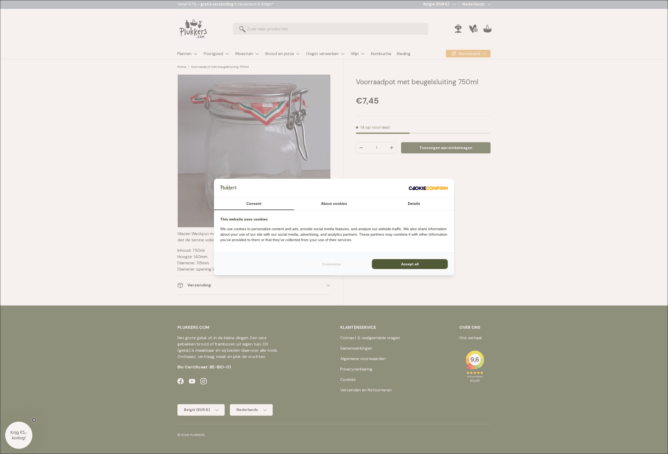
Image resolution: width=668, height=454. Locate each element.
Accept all (410, 264)
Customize (331, 264)
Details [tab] (414, 203)
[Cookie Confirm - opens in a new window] (428, 188)
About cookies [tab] (334, 203)
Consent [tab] (253, 203)
